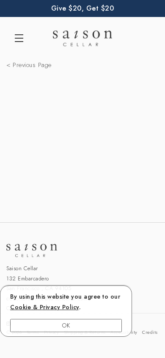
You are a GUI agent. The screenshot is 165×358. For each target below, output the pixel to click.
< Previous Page (29, 65)
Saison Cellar (82, 38)
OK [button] (66, 325)
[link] (44, 307)
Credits (150, 332)
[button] (21, 38)
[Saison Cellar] (82, 250)
